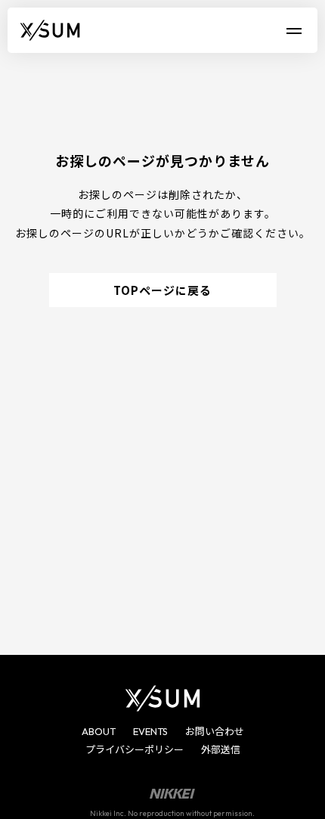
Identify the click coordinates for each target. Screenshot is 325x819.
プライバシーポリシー (134, 749)
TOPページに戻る (162, 290)
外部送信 (220, 749)
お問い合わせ (214, 731)
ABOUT (99, 731)
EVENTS (150, 731)
